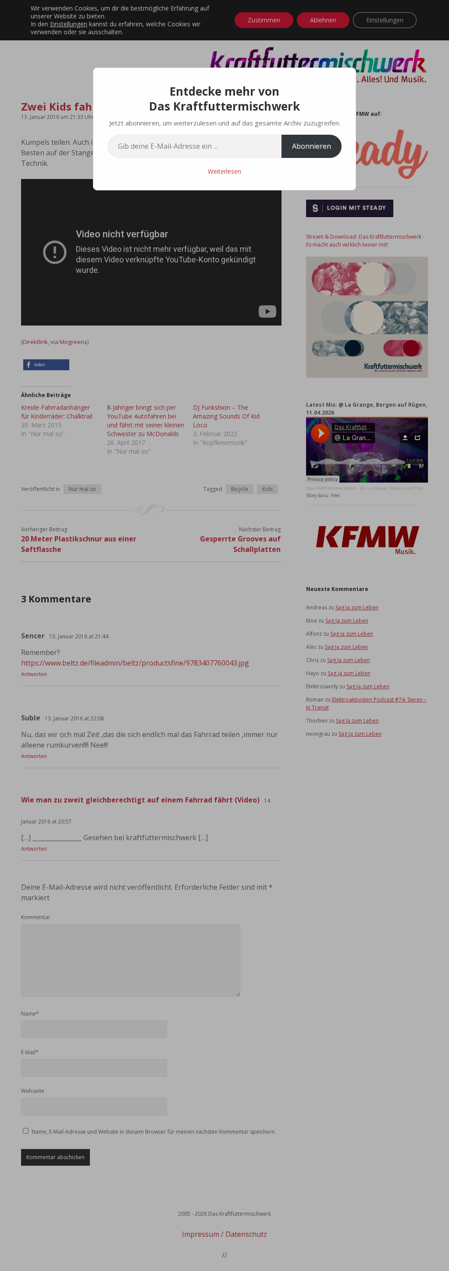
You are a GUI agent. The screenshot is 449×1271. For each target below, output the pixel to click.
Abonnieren (311, 146)
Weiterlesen (224, 171)
